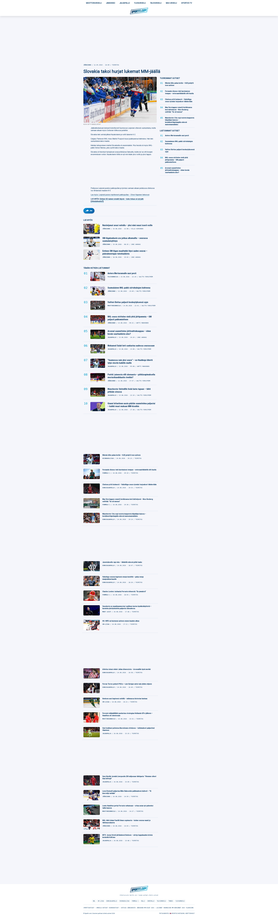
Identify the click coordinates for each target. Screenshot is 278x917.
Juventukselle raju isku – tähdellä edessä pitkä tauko (122, 562)
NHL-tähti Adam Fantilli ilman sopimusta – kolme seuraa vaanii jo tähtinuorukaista (126, 821)
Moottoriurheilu (94, 3)
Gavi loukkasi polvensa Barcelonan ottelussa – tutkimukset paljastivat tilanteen (128, 729)
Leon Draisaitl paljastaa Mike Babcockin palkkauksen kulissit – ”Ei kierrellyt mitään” (126, 792)
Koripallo (150, 901)
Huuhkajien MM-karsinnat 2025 (174, 908)
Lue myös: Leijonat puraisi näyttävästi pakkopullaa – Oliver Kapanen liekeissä (120, 195)
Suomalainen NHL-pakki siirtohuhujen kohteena (129, 287)
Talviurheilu (155, 3)
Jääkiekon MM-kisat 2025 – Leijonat (149, 908)
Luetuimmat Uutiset (170, 130)
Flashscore (190, 908)
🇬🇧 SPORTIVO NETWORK (177, 913)
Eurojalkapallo (111, 901)
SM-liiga (101, 901)
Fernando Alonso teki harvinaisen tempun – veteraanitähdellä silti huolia (129, 470)
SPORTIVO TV (186, 3)
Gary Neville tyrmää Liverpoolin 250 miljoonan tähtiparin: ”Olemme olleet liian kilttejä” (129, 777)
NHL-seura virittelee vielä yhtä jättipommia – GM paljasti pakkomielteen (130, 318)
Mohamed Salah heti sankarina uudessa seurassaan (131, 345)
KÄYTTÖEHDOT (190, 913)
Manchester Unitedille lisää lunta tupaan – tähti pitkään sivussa (129, 390)
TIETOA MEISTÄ (163, 913)
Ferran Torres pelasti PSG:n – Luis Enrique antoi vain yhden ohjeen (127, 684)
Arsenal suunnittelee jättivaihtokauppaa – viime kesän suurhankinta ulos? (129, 332)
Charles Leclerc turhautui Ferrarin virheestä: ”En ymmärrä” (124, 591)
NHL (94, 901)
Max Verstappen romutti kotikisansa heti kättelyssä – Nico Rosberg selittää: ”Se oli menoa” (127, 500)
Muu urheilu (171, 3)
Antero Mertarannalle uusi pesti (122, 273)
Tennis (170, 901)
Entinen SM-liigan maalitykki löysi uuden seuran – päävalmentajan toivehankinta (124, 252)
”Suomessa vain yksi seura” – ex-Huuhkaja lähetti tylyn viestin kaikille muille (130, 361)
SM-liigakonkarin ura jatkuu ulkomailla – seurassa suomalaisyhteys (125, 239)
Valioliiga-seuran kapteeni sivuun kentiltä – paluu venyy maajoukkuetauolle (123, 578)
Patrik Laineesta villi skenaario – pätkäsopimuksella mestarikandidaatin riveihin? (131, 376)
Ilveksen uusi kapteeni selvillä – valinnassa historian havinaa (124, 699)
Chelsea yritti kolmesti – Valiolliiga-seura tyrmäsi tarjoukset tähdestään (129, 484)
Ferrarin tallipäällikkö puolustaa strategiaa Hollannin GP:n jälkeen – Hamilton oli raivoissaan (127, 714)
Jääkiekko (110, 3)
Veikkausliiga (124, 901)
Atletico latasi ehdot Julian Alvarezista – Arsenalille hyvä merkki (126, 669)
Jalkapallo (124, 3)
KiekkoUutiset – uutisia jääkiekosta (122, 908)
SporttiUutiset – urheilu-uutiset (96, 908)
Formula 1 (135, 901)
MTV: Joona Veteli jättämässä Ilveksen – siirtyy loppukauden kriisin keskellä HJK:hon (127, 836)
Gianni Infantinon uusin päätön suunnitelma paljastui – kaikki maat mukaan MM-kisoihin (131, 405)
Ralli (143, 901)
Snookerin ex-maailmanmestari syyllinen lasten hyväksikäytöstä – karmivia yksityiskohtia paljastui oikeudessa (126, 607)
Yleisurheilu (140, 3)
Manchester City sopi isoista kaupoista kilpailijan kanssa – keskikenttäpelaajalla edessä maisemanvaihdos (124, 515)
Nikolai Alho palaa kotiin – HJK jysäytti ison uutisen (121, 455)
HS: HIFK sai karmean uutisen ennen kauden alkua (120, 621)
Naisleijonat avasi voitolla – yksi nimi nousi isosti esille (127, 225)
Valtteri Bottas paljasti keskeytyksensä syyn (128, 302)
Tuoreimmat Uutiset (170, 78)
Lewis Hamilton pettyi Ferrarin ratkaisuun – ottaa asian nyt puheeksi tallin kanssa (127, 807)
